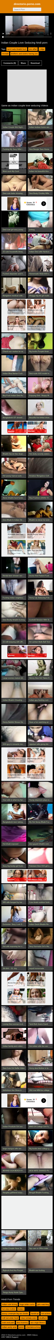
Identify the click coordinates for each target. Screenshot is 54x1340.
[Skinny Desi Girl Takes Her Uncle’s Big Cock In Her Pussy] (40, 668)
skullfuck (43, 1318)
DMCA (8, 1337)
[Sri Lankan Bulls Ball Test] (40, 632)
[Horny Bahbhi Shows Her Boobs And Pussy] (13, 712)
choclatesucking (33, 1327)
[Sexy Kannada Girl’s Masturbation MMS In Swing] (40, 936)
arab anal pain (8, 1322)
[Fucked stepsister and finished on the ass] (13, 263)
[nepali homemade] (40, 958)
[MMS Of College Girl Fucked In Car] (40, 1116)
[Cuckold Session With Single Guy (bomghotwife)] (40, 610)
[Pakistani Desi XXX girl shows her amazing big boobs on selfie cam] (40, 856)
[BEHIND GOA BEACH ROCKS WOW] (13, 1160)
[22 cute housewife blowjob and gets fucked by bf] (13, 241)
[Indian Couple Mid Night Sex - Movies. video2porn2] (13, 117)
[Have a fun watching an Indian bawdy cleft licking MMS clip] (40, 712)
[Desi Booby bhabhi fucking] (13, 610)
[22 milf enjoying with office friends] (13, 632)
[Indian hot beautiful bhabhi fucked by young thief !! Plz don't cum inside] (40, 161)
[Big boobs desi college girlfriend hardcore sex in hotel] (40, 1138)
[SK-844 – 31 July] (13, 958)
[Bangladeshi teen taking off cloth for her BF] (13, 812)
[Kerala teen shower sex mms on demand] (13, 565)
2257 (3, 1337)
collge (41, 49)
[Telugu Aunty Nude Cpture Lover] (13, 1282)
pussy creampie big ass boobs (15, 1313)
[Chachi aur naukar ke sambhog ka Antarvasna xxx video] (13, 341)
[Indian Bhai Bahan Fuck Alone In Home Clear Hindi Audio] (13, 363)
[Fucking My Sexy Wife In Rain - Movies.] (13, 139)
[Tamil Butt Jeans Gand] (40, 1014)
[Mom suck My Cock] (13, 161)
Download (35, 63)
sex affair (33, 49)
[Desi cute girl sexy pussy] (13, 219)
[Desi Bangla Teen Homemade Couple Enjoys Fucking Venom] (40, 139)
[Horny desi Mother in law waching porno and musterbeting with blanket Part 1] (40, 1058)
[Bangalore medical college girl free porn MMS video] (13, 286)
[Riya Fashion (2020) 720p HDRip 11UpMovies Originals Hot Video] (40, 488)
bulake (21, 1309)
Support (15, 1337)
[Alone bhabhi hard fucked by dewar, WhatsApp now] (13, 488)
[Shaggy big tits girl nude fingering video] (40, 286)
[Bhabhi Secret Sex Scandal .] (13, 444)
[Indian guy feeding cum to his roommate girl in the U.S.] (40, 690)
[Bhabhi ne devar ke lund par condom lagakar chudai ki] (40, 510)
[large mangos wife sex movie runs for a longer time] (13, 1138)
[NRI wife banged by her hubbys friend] (13, 892)
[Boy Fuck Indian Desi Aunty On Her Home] (13, 385)
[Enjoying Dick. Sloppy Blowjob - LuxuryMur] (40, 385)
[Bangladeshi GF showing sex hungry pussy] (13, 407)
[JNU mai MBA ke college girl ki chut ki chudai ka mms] (40, 1080)
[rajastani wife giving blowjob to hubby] (40, 734)
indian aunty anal (9, 1327)
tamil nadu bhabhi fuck (16, 49)
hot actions (46, 1313)
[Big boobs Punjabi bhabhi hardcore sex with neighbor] (40, 341)
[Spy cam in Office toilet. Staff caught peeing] (40, 1238)
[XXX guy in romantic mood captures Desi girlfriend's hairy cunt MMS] (13, 734)
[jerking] (40, 219)
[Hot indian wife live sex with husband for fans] (40, 1036)
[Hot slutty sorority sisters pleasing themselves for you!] (40, 444)
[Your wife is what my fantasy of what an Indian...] (13, 790)
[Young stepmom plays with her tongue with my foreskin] (40, 790)
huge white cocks (27, 1304)
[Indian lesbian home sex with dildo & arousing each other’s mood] (40, 117)
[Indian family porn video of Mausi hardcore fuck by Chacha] (13, 1036)
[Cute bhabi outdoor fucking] (40, 892)
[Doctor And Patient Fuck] (40, 565)
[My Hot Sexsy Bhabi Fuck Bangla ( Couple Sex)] (40, 812)
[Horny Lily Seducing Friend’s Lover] (40, 587)
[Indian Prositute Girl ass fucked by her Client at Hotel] (13, 1116)
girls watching (43, 1304)
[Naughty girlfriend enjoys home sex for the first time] (13, 1182)
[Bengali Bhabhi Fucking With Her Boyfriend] (40, 1182)
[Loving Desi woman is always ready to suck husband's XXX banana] (13, 1014)
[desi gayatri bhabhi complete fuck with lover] (40, 834)
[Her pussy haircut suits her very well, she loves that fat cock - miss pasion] (13, 466)
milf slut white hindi (10, 1318)
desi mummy (22, 1322)
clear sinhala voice (29, 1318)
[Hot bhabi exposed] (13, 834)
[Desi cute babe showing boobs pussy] (13, 183)
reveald (5, 54)
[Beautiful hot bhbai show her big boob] (40, 407)
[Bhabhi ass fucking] (40, 1260)
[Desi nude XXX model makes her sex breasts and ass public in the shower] (40, 363)
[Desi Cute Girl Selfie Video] (13, 1058)
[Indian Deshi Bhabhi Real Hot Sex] (40, 914)
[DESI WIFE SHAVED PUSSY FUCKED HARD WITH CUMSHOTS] (40, 1160)
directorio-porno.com (27, 4)
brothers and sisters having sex (24, 54)
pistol (21, 1327)
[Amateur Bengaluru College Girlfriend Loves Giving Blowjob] (40, 466)
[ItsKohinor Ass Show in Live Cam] (13, 1080)
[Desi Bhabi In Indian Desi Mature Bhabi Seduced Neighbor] (13, 510)
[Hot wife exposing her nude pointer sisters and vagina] (13, 936)
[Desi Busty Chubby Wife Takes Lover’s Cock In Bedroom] (40, 183)
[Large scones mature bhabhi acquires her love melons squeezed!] (13, 668)
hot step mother (8, 1309)
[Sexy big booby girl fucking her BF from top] (13, 856)
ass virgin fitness (38, 1322)
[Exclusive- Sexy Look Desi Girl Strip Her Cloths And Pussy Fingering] (13, 914)
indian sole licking (9, 1304)
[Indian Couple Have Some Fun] (13, 1238)
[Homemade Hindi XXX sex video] (40, 263)
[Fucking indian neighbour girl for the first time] (13, 587)
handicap (35, 1313)
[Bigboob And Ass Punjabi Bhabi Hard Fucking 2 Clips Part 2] (13, 1260)
